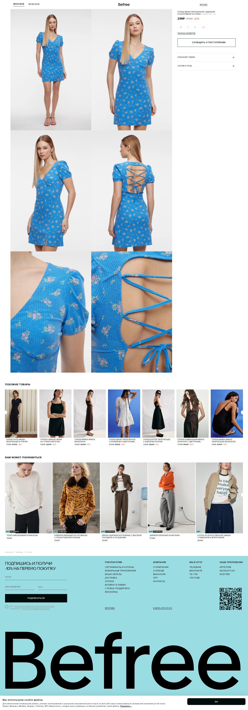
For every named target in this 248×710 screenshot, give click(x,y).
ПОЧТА (8, 577)
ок (216, 701)
